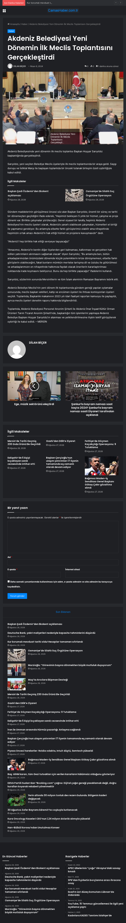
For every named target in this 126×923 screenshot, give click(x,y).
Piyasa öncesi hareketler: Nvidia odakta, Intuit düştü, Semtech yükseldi (50, 750)
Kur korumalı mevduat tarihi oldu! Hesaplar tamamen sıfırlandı (58, 2)
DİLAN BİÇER (19, 66)
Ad (10, 557)
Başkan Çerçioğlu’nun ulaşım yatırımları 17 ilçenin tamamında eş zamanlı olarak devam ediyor (62, 462)
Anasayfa (15, 24)
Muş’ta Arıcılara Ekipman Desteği (48, 679)
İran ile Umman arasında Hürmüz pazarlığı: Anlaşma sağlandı (44, 729)
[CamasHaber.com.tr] (63, 10)
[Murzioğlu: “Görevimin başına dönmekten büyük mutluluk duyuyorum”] (17, 670)
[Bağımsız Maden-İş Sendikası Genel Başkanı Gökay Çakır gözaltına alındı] (101, 465)
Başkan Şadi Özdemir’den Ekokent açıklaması (35, 624)
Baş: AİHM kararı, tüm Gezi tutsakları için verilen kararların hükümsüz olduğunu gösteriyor (61, 774)
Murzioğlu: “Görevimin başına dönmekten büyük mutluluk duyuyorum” (70, 665)
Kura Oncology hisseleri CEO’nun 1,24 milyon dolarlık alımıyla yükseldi (49, 818)
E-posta (12, 569)
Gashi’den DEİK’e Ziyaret (60, 441)
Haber (24, 24)
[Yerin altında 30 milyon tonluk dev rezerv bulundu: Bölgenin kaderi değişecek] (17, 800)
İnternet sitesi (72, 569)
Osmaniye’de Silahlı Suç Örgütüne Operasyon (55, 650)
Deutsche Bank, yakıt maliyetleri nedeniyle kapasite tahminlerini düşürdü (51, 633)
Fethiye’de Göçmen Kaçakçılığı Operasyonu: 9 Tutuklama (100, 444)
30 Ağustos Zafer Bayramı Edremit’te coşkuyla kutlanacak (42, 810)
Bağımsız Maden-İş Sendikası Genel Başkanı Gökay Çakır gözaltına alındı (99, 483)
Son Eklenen (63, 611)
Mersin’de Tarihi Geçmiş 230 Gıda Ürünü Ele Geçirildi (24, 442)
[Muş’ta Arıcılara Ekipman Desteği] (17, 684)
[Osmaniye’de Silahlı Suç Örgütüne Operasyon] (74, 195)
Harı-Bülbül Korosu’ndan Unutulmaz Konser (34, 827)
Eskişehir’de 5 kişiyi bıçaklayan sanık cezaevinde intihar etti (21, 461)
